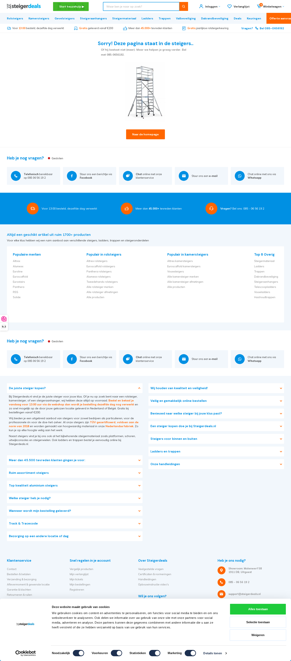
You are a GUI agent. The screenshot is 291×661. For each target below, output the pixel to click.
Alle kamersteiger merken (183, 276)
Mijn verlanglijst (79, 574)
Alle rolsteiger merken (100, 286)
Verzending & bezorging (21, 579)
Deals (238, 18)
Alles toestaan (258, 609)
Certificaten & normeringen (154, 574)
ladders (63, 440)
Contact (11, 569)
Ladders (147, 18)
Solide (17, 297)
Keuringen (254, 18)
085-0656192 (115, 54)
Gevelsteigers (65, 18)
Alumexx (18, 266)
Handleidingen (147, 579)
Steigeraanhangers (93, 18)
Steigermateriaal (124, 18)
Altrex (16, 261)
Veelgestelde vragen (151, 569)
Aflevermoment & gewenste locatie (28, 584)
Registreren (77, 589)
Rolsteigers (15, 18)
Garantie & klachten (19, 589)
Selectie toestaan (258, 622)
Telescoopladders (265, 286)
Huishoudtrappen (264, 297)
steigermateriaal (89, 436)
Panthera (18, 286)
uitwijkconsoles (19, 440)
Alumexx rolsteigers (99, 276)
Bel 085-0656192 (262, 28)
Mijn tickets (76, 579)
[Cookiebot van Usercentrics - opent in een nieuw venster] (25, 653)
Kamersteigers (39, 18)
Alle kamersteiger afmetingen (185, 281)
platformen (116, 436)
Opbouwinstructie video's (153, 584)
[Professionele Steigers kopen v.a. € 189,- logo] (24, 6)
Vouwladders (262, 292)
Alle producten (95, 297)
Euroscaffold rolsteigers (101, 266)
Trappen (165, 18)
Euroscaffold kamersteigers (184, 266)
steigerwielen (41, 440)
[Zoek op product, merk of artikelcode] (183, 6)
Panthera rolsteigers (99, 271)
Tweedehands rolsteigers (102, 281)
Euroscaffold (20, 276)
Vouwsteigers (175, 271)
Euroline (18, 271)
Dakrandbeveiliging (214, 18)
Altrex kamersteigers (180, 261)
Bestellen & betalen (19, 574)
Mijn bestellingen (80, 584)
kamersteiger (17, 400)
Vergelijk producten (81, 569)
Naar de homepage (145, 134)
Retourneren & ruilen (19, 594)
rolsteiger (131, 396)
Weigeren (257, 635)
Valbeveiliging (186, 18)
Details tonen (212, 653)
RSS (15, 292)
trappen (78, 440)
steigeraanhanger (48, 400)
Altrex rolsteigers (97, 261)
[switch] (116, 653)
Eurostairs (19, 281)
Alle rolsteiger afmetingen (102, 292)
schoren (130, 436)
